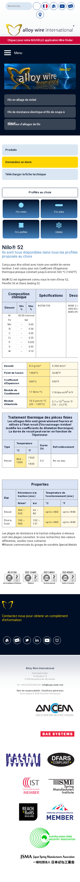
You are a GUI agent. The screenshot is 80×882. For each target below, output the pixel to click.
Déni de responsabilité (28, 690)
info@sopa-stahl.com (52, 685)
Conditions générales (52, 690)
